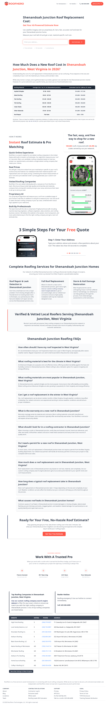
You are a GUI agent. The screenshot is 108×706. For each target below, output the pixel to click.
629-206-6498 (85, 4)
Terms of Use (84, 693)
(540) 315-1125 (46, 651)
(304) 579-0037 (46, 622)
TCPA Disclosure (85, 696)
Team (4, 698)
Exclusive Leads (33, 693)
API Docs (57, 693)
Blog (4, 693)
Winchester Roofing (17, 651)
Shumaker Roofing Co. (18, 632)
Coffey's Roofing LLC (17, 665)
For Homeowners (61, 4)
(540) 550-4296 (46, 665)
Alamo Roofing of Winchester (20, 646)
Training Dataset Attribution (89, 698)
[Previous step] (67, 253)
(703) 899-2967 (46, 637)
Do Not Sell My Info (60, 696)
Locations (6, 696)
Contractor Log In (34, 691)
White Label (32, 696)
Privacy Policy (84, 691)
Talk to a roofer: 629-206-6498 (63, 698)
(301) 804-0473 (46, 661)
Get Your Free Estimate (54, 534)
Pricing (56, 691)
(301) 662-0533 (46, 632)
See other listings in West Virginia (21, 671)
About (5, 691)
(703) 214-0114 (46, 646)
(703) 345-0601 (46, 656)
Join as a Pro (96, 4)
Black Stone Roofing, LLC (19, 641)
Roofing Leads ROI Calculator (37, 698)
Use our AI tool (32, 121)
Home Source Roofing (18, 661)
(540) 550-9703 (46, 641)
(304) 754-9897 (46, 627)
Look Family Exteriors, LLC (19, 627)
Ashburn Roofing (16, 637)
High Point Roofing (17, 622)
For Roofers (73, 4)
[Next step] (79, 253)
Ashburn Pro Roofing (18, 656)
